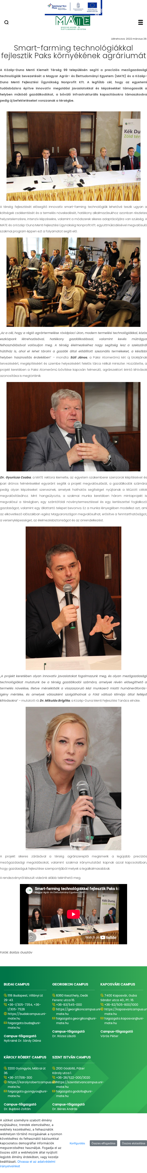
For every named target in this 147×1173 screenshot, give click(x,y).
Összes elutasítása (133, 1143)
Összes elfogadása (103, 1143)
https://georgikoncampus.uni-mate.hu (79, 1011)
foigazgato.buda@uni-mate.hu (24, 1025)
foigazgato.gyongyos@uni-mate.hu (28, 1093)
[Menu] (140, 23)
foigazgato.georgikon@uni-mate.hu (76, 1020)
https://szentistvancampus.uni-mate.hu (80, 1084)
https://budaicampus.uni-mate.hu (27, 1016)
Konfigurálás (77, 1143)
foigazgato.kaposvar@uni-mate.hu (124, 1020)
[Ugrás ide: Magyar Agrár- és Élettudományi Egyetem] (73, 7)
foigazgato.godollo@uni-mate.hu (74, 1093)
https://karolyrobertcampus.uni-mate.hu (33, 1084)
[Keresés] (6, 23)
